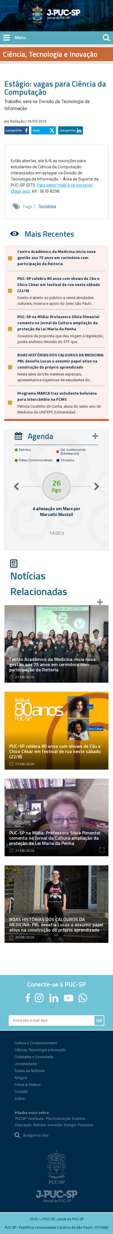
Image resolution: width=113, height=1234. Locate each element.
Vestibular (36, 1119)
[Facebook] (27, 998)
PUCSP (20, 1119)
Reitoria (39, 1125)
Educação (23, 1125)
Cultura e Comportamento (35, 1043)
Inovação (55, 1125)
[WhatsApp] (83, 998)
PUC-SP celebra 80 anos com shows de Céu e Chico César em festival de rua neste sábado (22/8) (58, 284)
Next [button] (97, 486)
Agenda (40, 436)
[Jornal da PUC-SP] (56, 14)
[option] (56, 505)
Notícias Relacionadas (38, 583)
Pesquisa (85, 1125)
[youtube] (68, 998)
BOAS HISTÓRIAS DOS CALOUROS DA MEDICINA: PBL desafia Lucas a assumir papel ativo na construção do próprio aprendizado (60, 361)
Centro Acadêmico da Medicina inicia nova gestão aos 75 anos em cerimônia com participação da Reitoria (56, 257)
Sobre (19, 1098)
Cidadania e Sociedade (33, 1057)
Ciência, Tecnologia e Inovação (40, 1050)
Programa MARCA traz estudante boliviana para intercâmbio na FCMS (57, 396)
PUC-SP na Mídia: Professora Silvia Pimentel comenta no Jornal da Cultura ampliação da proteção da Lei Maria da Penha (58, 322)
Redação (17, 121)
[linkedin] (53, 998)
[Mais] (95, 436)
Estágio (70, 1125)
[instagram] (39, 998)
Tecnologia (47, 206)
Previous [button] (16, 486)
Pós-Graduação (58, 1119)
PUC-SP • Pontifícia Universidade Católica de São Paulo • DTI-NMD (57, 1228)
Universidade (25, 1064)
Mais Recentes (49, 234)
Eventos (78, 1119)
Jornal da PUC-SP (78, 19)
